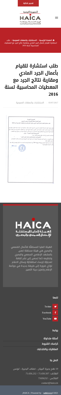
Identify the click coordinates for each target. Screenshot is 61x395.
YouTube (47, 318)
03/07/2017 (53, 103)
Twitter (48, 306)
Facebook (46, 312)
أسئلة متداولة (51, 338)
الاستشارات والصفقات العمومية (30, 103)
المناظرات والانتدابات (47, 349)
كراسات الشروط (50, 343)
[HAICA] (30, 17)
